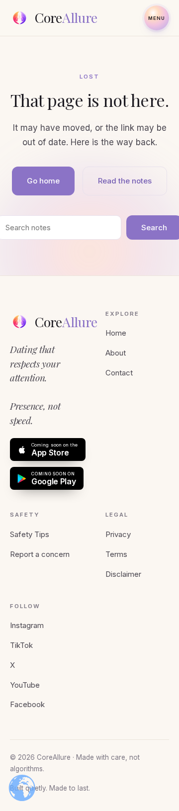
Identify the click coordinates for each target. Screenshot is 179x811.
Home (115, 333)
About (115, 353)
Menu (157, 18)
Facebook (27, 704)
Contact (119, 372)
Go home (43, 180)
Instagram (27, 625)
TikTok (21, 645)
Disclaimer (123, 574)
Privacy (118, 534)
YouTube (25, 685)
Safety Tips (29, 534)
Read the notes (125, 180)
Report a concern (40, 554)
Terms (116, 554)
